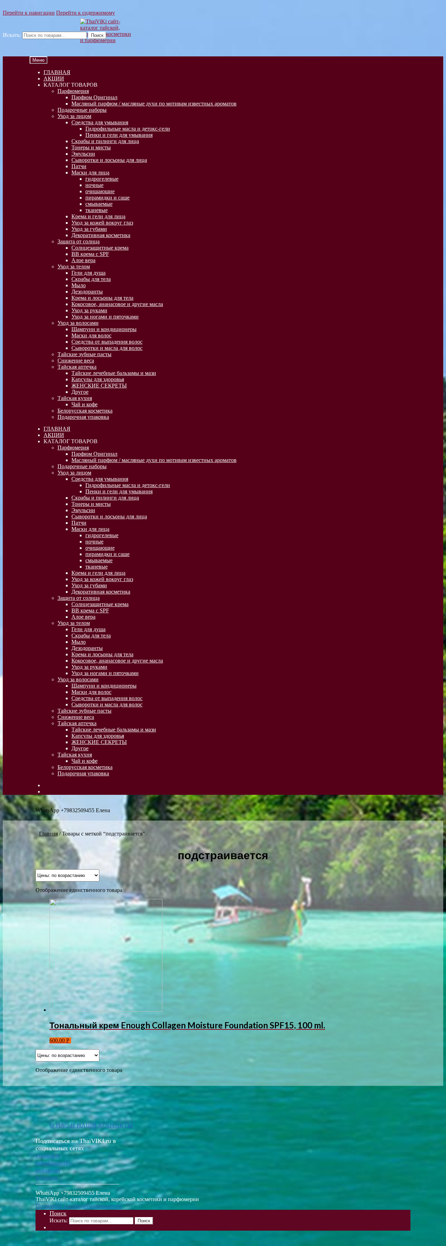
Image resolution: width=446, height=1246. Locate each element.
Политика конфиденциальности (79, 1205)
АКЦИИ (54, 78)
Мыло (78, 285)
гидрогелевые (101, 179)
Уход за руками (89, 310)
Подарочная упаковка (83, 417)
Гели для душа (88, 273)
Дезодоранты (87, 292)
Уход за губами (89, 229)
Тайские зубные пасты (84, 354)
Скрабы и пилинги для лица (105, 141)
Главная (48, 834)
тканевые (96, 210)
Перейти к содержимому (85, 13)
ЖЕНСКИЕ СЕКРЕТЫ (99, 386)
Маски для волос (91, 335)
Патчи (78, 166)
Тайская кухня (74, 398)
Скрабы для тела (91, 279)
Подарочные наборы (82, 110)
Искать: (12, 35)
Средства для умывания (99, 122)
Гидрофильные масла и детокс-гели (127, 129)
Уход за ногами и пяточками (105, 317)
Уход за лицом (74, 116)
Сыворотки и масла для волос (107, 348)
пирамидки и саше (107, 198)
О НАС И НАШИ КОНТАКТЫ (91, 1125)
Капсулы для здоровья (97, 379)
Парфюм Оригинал (94, 97)
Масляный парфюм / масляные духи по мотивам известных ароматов (154, 104)
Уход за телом (73, 266)
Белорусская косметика (85, 411)
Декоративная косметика (100, 235)
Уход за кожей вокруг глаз (102, 223)
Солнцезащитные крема (100, 248)
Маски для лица (90, 172)
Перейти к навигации (29, 13)
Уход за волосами (78, 323)
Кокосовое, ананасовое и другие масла (117, 304)
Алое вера (83, 260)
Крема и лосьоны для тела (102, 298)
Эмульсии (83, 154)
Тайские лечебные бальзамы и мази (113, 373)
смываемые (99, 204)
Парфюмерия (73, 91)
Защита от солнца (78, 241)
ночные (94, 185)
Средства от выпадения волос (107, 342)
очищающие (100, 191)
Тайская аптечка (77, 367)
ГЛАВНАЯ (57, 72)
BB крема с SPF (90, 254)
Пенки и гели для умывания (119, 135)
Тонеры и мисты (91, 147)
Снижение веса (75, 360)
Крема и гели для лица (98, 216)
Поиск (97, 35)
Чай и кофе (84, 404)
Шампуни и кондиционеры (104, 329)
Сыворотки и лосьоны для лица (109, 160)
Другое (80, 392)
